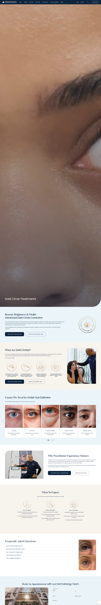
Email (54, 596)
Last (75, 591)
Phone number (78, 596)
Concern (55, 600)
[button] (3, 421)
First (53, 591)
